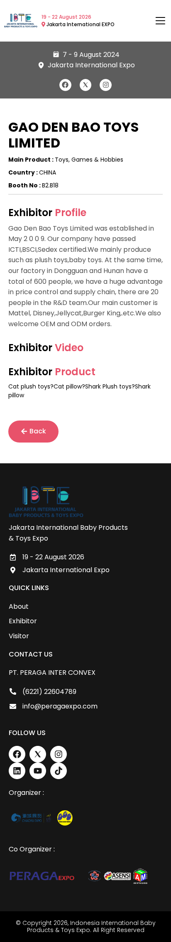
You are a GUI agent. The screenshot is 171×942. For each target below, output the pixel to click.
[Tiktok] (58, 770)
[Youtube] (37, 770)
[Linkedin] (17, 770)
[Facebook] (65, 85)
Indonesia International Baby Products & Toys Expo (91, 926)
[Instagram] (106, 85)
